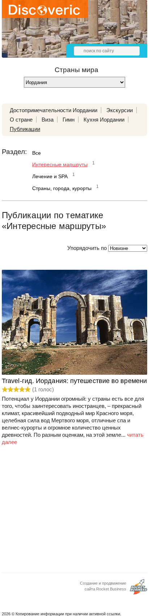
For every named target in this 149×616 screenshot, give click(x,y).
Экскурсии (119, 110)
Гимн (68, 119)
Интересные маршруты (60, 164)
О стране (21, 119)
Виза (48, 119)
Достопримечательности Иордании (53, 110)
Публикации (25, 129)
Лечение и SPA (50, 176)
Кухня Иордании (104, 119)
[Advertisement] (74, 511)
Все (36, 153)
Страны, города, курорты (61, 188)
